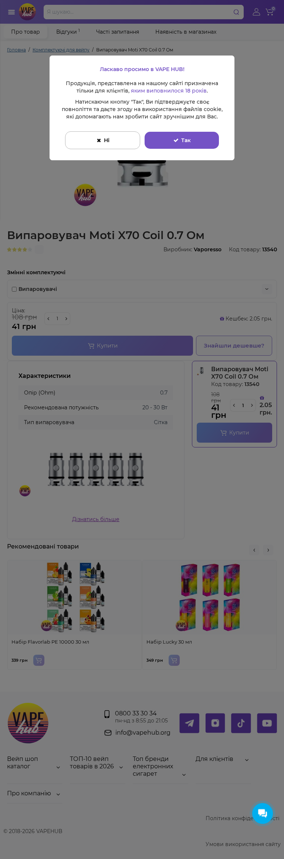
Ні (106, 140)
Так (186, 140)
